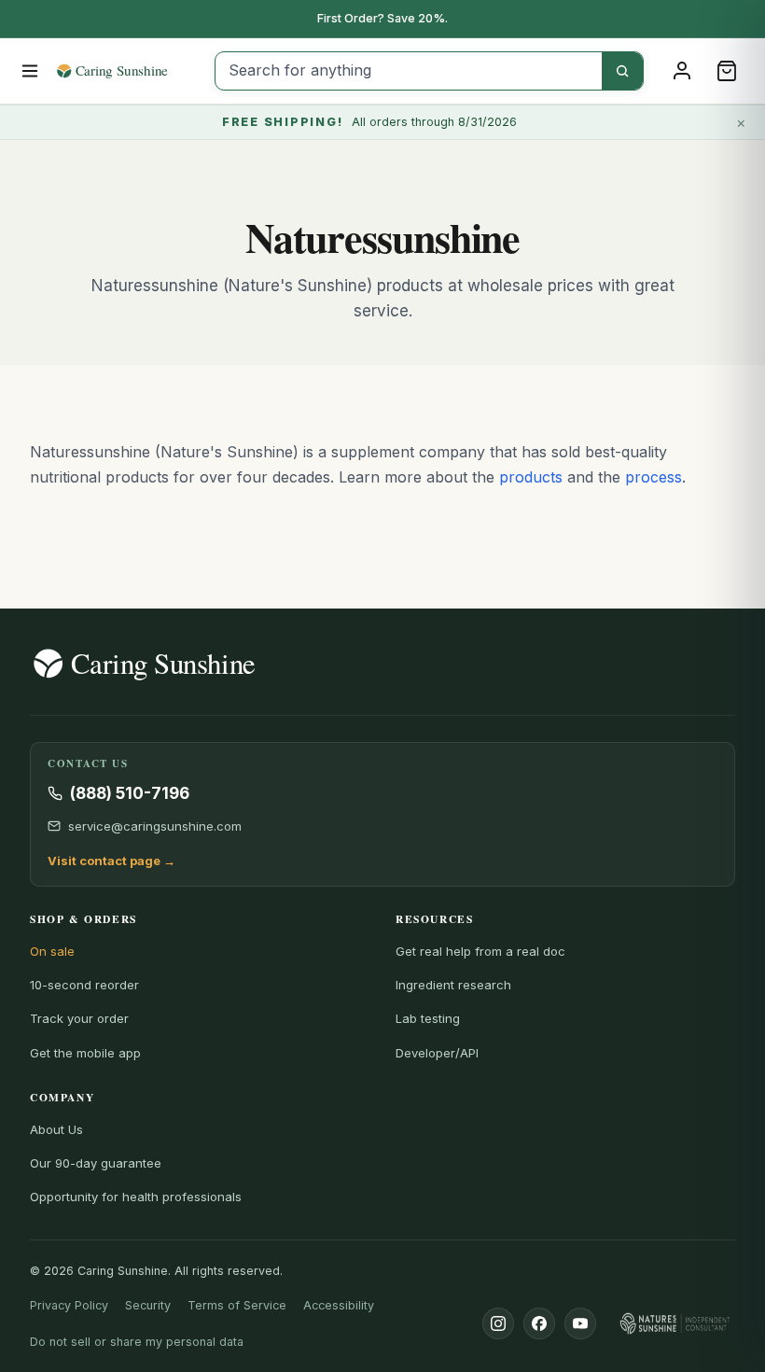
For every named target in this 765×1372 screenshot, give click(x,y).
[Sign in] (682, 71)
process (653, 477)
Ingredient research (453, 984)
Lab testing (428, 1018)
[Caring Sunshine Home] (129, 71)
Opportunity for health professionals (136, 1196)
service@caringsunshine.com (155, 826)
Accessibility (338, 1305)
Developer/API (437, 1052)
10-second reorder (84, 984)
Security (148, 1305)
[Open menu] (30, 71)
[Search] (622, 71)
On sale (52, 951)
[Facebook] (539, 1323)
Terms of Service (237, 1305)
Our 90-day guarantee (95, 1162)
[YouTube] (580, 1323)
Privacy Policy (69, 1305)
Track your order (79, 1018)
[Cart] (726, 71)
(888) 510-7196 (129, 793)
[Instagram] (498, 1323)
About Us (56, 1129)
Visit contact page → (111, 860)
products (531, 477)
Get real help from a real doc (480, 951)
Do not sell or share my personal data (136, 1342)
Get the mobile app (85, 1052)
